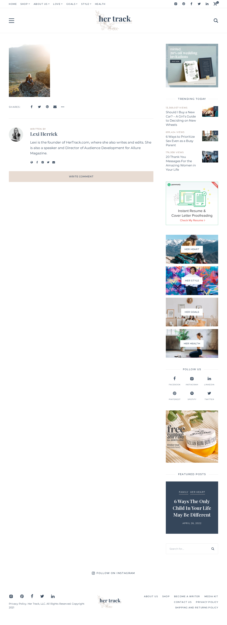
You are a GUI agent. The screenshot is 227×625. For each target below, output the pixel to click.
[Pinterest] (183, 3)
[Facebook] (191, 3)
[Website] (31, 162)
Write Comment (81, 176)
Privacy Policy (17, 603)
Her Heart (197, 492)
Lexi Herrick (43, 134)
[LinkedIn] (207, 3)
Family (183, 492)
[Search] (212, 548)
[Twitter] (199, 3)
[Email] (55, 106)
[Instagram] (175, 3)
